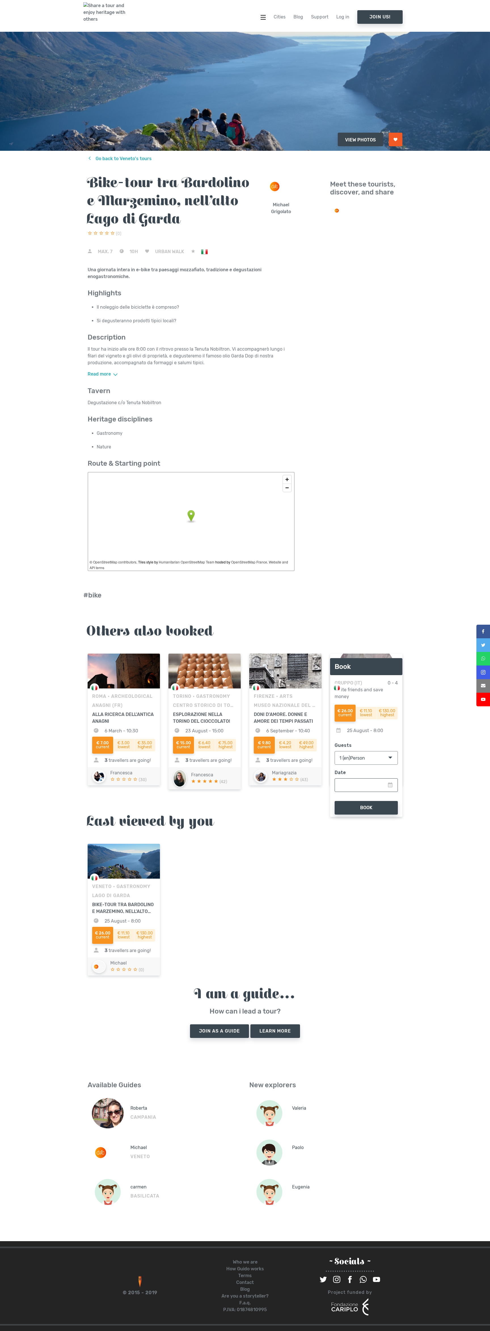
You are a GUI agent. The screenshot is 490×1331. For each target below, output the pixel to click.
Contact (245, 1282)
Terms (245, 1275)
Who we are (245, 1262)
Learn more (275, 1031)
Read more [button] (100, 374)
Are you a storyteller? (245, 1296)
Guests (343, 745)
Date (340, 772)
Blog (245, 1289)
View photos (360, 140)
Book (366, 807)
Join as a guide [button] (219, 1031)
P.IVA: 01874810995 (245, 1309)
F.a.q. (245, 1302)
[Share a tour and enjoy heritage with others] (104, 12)
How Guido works (245, 1268)
